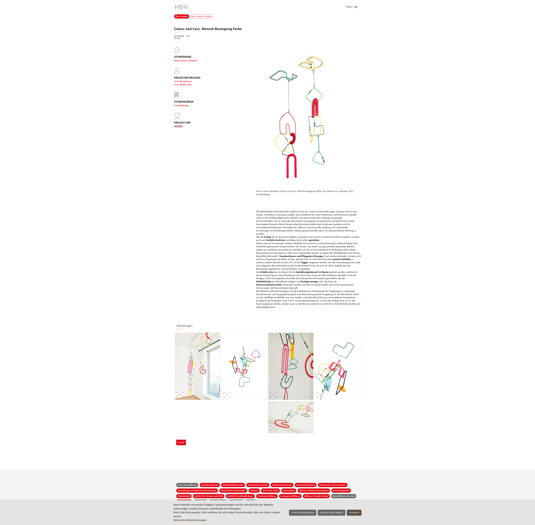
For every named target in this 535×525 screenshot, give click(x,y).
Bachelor (178, 126)
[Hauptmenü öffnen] (356, 6)
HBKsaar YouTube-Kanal (316, 496)
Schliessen (354, 512)
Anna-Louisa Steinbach (185, 60)
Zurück (181, 442)
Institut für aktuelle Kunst (240, 496)
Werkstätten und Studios (233, 490)
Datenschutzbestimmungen (190, 520)
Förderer (254, 490)
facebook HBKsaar (267, 496)
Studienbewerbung (305, 485)
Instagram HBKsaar (290, 496)
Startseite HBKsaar (187, 485)
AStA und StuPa (270, 490)
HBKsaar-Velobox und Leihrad (314, 490)
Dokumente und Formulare (332, 485)
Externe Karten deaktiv (331, 512)
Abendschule (184, 496)
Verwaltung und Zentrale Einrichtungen (197, 490)
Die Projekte (182, 16)
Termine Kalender (209, 485)
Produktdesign (181, 105)
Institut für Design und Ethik (208, 496)
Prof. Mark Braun (183, 81)
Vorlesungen (289, 490)
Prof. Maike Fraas (183, 84)
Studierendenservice (282, 485)
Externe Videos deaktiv (302, 512)
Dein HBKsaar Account (344, 496)
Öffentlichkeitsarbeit (233, 485)
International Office (258, 485)
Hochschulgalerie (341, 490)
